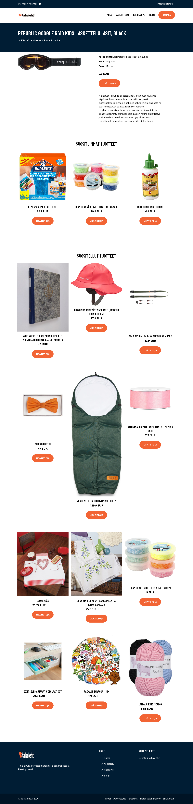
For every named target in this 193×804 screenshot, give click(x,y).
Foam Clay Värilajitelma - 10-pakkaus (96, 207)
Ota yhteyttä (119, 798)
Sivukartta (168, 798)
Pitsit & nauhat (52, 40)
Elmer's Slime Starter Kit (43, 207)
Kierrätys (139, 15)
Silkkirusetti (43, 444)
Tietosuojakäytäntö (150, 798)
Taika (108, 15)
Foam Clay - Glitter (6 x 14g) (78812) (150, 588)
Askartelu (122, 15)
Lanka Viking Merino (150, 704)
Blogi (152, 15)
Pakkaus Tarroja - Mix (96, 691)
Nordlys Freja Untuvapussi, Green (96, 501)
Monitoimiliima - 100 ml (150, 207)
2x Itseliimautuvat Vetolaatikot (43, 691)
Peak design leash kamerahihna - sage (150, 336)
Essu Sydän (42, 600)
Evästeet (132, 798)
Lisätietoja (109, 83)
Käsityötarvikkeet (31, 40)
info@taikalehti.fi (165, 3)
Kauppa (166, 15)
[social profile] (40, 3)
